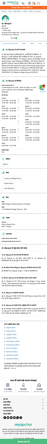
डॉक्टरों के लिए (7, 408)
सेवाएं (40, 43)
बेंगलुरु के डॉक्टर (11, 328)
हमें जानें (5, 399)
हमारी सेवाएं (6, 405)
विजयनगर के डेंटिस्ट (12, 352)
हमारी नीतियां (7, 402)
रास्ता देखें (42, 92)
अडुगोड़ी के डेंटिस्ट (11, 338)
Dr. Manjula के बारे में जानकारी (9, 43)
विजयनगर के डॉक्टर (11, 348)
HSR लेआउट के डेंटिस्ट (13, 345)
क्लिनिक (24, 43)
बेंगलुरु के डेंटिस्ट (11, 331)
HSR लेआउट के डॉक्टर (13, 341)
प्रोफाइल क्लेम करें (23, 441)
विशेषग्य (32, 43)
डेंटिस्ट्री (5, 164)
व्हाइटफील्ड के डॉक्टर (12, 355)
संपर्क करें (13, 368)
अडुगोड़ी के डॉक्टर (11, 334)
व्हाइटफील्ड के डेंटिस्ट (12, 359)
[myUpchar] (16, 38)
